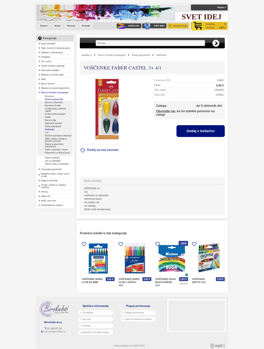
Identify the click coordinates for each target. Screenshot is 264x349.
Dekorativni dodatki (50, 70)
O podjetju (87, 312)
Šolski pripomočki (54, 99)
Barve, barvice (48, 83)
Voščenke (50, 129)
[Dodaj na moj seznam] (84, 244)
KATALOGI (133, 26)
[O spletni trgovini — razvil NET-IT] (217, 346)
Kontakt (86, 26)
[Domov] (55, 309)
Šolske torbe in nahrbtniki (56, 164)
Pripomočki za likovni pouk (57, 152)
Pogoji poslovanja (134, 312)
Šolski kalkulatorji (53, 126)
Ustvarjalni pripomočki (51, 169)
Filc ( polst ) (46, 61)
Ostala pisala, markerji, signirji (55, 109)
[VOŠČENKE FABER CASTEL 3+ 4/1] (99, 109)
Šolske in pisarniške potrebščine (54, 145)
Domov (44, 26)
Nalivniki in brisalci (53, 123)
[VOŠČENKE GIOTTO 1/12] (208, 258)
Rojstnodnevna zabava (52, 205)
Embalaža (45, 57)
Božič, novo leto (48, 200)
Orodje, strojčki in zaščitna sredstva (53, 186)
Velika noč (45, 196)
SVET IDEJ (159, 26)
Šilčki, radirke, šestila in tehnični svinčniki (56, 140)
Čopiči (48, 117)
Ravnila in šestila (52, 105)
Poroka (44, 192)
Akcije (57, 26)
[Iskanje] (216, 43)
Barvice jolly (50, 120)
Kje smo (86, 319)
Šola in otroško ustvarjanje (54, 92)
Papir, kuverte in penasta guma (55, 48)
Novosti (71, 26)
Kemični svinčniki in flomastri (58, 135)
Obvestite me (165, 111)
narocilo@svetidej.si (54, 331)
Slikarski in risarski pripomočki (55, 88)
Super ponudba (48, 43)
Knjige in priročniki (49, 180)
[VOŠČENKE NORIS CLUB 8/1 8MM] (98, 258)
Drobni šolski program (55, 114)
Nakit (43, 79)
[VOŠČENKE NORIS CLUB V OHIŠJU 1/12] (135, 258)
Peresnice (49, 96)
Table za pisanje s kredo (56, 149)
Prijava (221, 7)
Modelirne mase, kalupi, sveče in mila (55, 175)
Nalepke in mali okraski (52, 52)
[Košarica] (209, 26)
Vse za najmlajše (53, 161)
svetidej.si (86, 55)
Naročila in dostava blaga (95, 332)
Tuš (47, 132)
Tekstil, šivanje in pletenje (53, 66)
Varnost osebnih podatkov (138, 319)
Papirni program (52, 158)
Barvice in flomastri (54, 102)
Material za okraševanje (52, 75)
